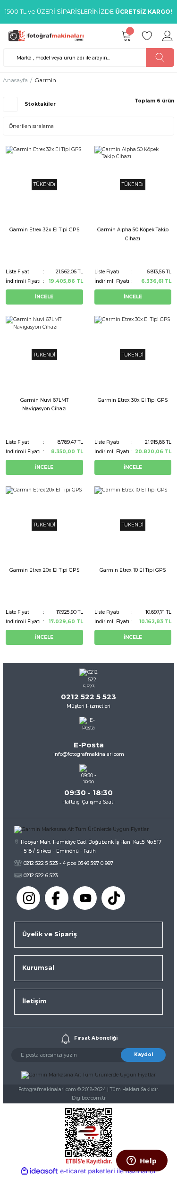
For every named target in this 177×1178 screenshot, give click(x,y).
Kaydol (143, 1054)
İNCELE (44, 297)
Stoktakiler (40, 104)
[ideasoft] (39, 1171)
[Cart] (126, 35)
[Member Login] (167, 35)
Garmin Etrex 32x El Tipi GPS (44, 230)
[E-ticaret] (87, 1171)
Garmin (45, 80)
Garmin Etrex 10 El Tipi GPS (133, 570)
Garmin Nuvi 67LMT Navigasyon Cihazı (44, 404)
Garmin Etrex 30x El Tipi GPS (133, 400)
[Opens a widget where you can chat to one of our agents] (142, 1161)
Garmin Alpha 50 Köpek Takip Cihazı (133, 234)
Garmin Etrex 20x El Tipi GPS (44, 570)
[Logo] (48, 36)
